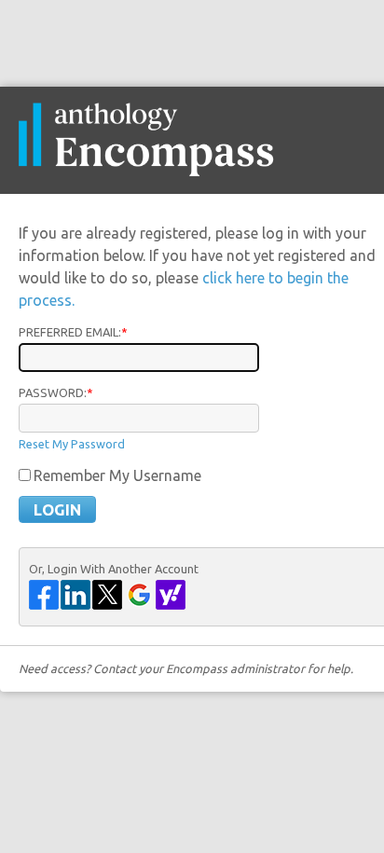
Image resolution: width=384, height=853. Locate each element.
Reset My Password (72, 443)
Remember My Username (117, 475)
